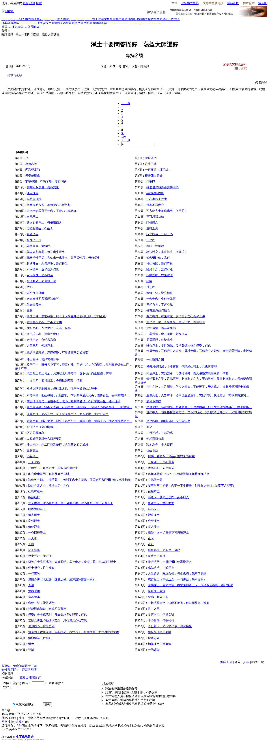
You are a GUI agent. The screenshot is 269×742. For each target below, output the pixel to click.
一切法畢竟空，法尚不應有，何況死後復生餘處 (178, 602)
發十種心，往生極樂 (41, 567)
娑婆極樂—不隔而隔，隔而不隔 (45, 181)
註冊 (32, 3)
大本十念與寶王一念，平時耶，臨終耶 (51, 210)
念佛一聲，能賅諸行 (41, 602)
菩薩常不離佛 (156, 556)
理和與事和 (32, 169)
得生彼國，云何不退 (159, 263)
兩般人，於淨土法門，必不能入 (168, 497)
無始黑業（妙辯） (40, 638)
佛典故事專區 (10, 23)
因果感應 (139, 19)
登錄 (26, 3)
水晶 (4, 732)
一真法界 (34, 462)
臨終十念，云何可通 (159, 269)
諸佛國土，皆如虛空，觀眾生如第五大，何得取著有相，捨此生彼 (190, 585)
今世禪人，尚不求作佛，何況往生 (170, 626)
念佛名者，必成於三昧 (41, 281)
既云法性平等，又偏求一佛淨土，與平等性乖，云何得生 (63, 257)
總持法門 (151, 158)
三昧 (30, 310)
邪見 (149, 427)
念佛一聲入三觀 (158, 597)
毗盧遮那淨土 (37, 509)
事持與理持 (34, 199)
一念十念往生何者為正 (161, 298)
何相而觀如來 (155, 438)
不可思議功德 (155, 216)
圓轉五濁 (152, 228)
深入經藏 (63, 19)
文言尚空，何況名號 (161, 614)
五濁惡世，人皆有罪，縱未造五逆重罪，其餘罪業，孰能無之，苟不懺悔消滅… (197, 395)
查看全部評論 (28, 677)
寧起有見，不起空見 (159, 304)
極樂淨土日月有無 (159, 643)
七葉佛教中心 (190, 3)
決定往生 (32, 193)
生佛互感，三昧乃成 (159, 432)
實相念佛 (34, 591)
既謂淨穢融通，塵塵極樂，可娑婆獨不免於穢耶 (57, 352)
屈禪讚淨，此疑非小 (159, 339)
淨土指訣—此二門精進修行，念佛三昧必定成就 (57, 444)
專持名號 (31, 163)
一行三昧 (34, 573)
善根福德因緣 (155, 193)
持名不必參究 (155, 204)
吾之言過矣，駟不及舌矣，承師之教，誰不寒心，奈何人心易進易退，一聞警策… (79, 407)
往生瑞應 (152, 450)
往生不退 (151, 163)
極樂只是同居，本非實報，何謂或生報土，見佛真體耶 (181, 366)
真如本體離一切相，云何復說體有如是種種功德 (178, 473)
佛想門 (150, 287)
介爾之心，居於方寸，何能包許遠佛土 (53, 468)
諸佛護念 (152, 222)
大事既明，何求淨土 (40, 345)
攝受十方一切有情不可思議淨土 (168, 532)
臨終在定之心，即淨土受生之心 (48, 485)
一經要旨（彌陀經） (158, 169)
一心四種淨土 (37, 532)
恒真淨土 (34, 514)
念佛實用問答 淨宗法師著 (19, 669)
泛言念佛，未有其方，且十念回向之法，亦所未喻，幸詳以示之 (68, 414)
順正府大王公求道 (19, 732)
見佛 (31, 585)
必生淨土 (32, 456)
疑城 (31, 649)
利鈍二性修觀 (155, 246)
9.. (122, 133)
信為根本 (34, 597)
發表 (47, 704)
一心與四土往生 (156, 199)
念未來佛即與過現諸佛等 (43, 298)
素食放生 (151, 19)
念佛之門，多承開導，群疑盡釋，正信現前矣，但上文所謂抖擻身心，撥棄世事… (199, 407)
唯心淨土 (154, 509)
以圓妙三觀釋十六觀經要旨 (44, 438)
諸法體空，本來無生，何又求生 (166, 251)
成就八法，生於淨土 (161, 567)
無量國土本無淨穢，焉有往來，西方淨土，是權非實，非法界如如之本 (73, 632)
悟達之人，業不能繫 (161, 503)
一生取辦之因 (155, 359)
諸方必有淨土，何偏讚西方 (44, 222)
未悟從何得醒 (35, 292)
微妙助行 (34, 497)
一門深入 (174, 19)
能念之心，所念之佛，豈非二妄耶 (49, 328)
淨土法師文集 (101, 19)
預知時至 (154, 491)
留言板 (262, 3)
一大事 (32, 538)
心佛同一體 (155, 479)
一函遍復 (154, 649)
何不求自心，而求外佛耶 (43, 333)
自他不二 (32, 216)
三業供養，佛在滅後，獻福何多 (166, 333)
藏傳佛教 (127, 19)
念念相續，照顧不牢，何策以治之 (168, 421)
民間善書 (89, 23)
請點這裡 (233, 3)
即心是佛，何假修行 (161, 620)
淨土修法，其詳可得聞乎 (43, 359)
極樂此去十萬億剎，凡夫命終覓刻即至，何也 (57, 614)
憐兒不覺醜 (153, 401)
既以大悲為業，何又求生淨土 (46, 251)
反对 (22, 721)
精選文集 (77, 23)
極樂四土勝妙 (153, 175)
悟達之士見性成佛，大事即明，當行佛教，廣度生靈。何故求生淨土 (72, 561)
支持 (11, 721)
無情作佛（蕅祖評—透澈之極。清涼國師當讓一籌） (62, 579)
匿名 (51, 683)
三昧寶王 (32, 450)
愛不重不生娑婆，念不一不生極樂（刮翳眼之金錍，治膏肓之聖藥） (192, 485)
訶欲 (149, 281)
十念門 (150, 240)
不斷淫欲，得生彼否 (159, 275)
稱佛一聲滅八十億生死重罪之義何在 (171, 456)
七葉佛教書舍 (25, 736)
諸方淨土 (154, 526)
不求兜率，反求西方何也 (43, 269)
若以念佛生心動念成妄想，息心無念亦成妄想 (57, 620)
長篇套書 (66, 23)
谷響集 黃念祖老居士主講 (19, 665)
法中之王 (154, 608)
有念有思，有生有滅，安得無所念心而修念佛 (175, 316)
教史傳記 (162, 19)
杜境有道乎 (35, 491)
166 (123, 136)
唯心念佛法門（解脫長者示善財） (50, 473)
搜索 (39, 3)
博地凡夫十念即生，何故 (164, 550)
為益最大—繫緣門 (38, 246)
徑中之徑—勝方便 (40, 556)
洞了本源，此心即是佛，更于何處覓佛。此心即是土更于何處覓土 (70, 503)
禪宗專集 (116, 19)
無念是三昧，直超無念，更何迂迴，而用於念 (175, 322)
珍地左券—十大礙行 (159, 444)
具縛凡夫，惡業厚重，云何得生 (47, 263)
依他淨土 (34, 526)
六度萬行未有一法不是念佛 (44, 322)
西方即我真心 (35, 432)
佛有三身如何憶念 (158, 310)
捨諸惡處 (154, 638)
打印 (230, 662)
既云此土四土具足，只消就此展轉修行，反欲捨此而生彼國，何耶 (69, 373)
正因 (151, 538)
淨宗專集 (17, 26)
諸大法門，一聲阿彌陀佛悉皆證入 (170, 561)
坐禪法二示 (34, 240)
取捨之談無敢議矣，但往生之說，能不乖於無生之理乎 (62, 388)
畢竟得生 (32, 234)
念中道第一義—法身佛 (161, 328)
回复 (4, 721)
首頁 (4, 26)
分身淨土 (154, 520)
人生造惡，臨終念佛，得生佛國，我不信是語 (177, 573)
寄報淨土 (34, 520)
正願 (31, 544)
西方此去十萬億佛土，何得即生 (166, 210)
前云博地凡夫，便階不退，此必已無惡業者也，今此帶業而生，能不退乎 (73, 401)
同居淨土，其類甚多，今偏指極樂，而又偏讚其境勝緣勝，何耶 (187, 373)
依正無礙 (34, 550)
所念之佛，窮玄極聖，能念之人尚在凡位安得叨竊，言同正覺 (66, 316)
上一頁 (125, 103)
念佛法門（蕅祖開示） (41, 427)
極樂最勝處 (32, 175)
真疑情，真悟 (156, 591)
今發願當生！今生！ (40, 228)
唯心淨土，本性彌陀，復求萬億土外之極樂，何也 (178, 345)
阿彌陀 (150, 181)
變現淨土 (154, 514)
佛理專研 (36, 19)
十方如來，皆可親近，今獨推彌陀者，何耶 (54, 380)
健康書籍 (101, 23)
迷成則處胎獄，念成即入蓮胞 (47, 608)
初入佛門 (25, 19)
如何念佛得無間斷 (159, 632)
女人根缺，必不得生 (40, 275)
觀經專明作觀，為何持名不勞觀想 (49, 204)
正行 (151, 544)
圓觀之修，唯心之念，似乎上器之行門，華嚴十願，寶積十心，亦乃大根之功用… (79, 421)
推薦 (223, 662)
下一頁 (125, 140)
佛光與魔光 (34, 304)
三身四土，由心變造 (161, 462)
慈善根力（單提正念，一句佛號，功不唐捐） (177, 579)
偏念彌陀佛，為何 (158, 257)
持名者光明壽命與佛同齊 (162, 187)
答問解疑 (34, 26)
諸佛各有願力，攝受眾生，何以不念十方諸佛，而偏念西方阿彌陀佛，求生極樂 (79, 479)
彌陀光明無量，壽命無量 (43, 187)
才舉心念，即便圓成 (161, 468)
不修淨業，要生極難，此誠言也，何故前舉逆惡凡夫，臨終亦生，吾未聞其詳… (78, 395)
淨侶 (31, 643)
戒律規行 (42, 23)
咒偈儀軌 (54, 23)
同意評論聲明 (24, 704)
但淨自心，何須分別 (41, 626)
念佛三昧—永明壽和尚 (41, 339)
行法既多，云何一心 (159, 234)
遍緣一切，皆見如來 (159, 292)
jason (246, 662)
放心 (30, 287)
